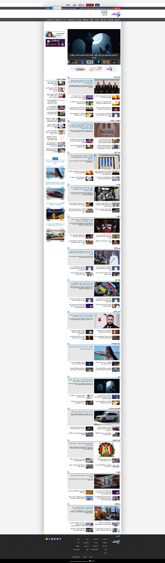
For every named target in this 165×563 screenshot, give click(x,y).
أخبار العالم (58, 19)
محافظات (77, 546)
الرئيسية (117, 19)
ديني (64, 19)
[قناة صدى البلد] (97, 5)
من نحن (90, 556)
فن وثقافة (85, 19)
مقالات (105, 552)
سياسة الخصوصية (76, 556)
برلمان (87, 549)
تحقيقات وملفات (76, 549)
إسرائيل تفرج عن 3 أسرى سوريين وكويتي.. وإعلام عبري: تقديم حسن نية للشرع (93, 8)
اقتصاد (105, 549)
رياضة (91, 19)
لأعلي (117, 536)
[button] (119, 44)
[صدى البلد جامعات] (81, 5)
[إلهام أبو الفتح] (55, 37)
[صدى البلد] (115, 13)
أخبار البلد (103, 19)
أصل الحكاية (50, 19)
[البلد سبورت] (90, 5)
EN (48, 8)
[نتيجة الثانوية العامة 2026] (94, 71)
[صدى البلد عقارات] (74, 5)
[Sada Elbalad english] (68, 5)
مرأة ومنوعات (71, 19)
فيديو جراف (86, 546)
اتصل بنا (84, 556)
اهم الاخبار (110, 19)
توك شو (79, 19)
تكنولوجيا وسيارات (94, 549)
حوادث (97, 19)
